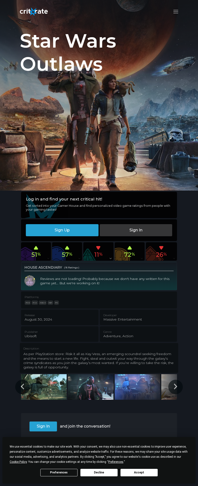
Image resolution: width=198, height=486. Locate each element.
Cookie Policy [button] (18, 462)
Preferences (59, 472)
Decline (99, 472)
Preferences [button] (115, 462)
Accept (139, 472)
